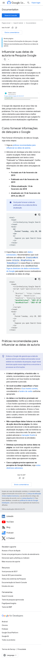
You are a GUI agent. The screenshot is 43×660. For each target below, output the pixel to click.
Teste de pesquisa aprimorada (13, 600)
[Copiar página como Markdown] (5, 59)
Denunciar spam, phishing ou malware (15, 558)
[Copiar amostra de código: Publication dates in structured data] (39, 279)
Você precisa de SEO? (10, 571)
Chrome (5, 625)
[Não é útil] (16, 27)
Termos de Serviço (8, 649)
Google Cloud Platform (10, 633)
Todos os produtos (8, 640)
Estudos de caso (8, 586)
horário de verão (25, 391)
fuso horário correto (30, 388)
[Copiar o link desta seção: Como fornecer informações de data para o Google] (32, 132)
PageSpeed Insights (9, 603)
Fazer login (36, 3)
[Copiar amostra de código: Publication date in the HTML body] (39, 214)
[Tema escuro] (35, 214)
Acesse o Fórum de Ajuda (11, 551)
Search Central (22, 2)
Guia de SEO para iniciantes (12, 575)
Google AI (5, 636)
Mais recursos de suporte (11, 562)
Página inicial (6, 23)
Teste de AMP (7, 607)
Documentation (10, 9)
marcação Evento (28, 435)
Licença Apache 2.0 (27, 498)
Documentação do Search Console (14, 582)
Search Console (11, 15)
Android (5, 622)
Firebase (5, 629)
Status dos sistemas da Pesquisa (14, 579)
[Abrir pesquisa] (28, 2)
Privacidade (22, 649)
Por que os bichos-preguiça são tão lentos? (14, 96)
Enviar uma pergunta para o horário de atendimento (20, 554)
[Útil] (12, 27)
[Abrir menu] (3, 2)
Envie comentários (12, 32)
